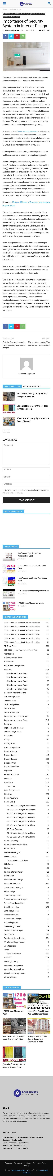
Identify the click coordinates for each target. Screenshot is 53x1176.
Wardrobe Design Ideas (14, 969)
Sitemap (26, 1166)
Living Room (9, 876)
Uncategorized (10, 946)
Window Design (10, 977)
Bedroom (8, 669)
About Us (8, 1163)
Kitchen (7, 868)
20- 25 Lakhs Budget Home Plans (21, 813)
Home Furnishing (11, 840)
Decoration (9, 735)
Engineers (8, 770)
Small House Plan (11, 907)
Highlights (8, 794)
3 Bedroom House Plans (17, 677)
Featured (8, 778)
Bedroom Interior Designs (15, 693)
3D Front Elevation (14, 829)
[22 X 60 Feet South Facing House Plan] (9, 593)
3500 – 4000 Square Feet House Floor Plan (22, 642)
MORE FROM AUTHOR (32, 387)
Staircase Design (11, 914)
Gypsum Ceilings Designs (17, 860)
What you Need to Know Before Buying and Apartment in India (37, 1039)
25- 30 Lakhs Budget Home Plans (21, 817)
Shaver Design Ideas (12, 895)
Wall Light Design (11, 961)
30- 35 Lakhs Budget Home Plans (21, 821)
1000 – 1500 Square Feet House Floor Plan (22, 622)
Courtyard (8, 724)
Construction (9, 708)
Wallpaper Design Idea (13, 965)
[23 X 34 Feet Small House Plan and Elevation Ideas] (39, 1001)
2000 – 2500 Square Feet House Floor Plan (22, 630)
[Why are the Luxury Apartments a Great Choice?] (9, 421)
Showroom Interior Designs (11, 17)
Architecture (9, 654)
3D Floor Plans (10, 646)
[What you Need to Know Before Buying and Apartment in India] (39, 1026)
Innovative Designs (12, 852)
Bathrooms (9, 661)
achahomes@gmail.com (19, 1143)
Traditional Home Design (14, 938)
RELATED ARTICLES (12, 387)
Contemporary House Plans (15, 720)
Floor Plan (11, 786)
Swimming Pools (11, 922)
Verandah (8, 957)
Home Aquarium (11, 798)
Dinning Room (10, 743)
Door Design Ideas (12, 747)
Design (7, 739)
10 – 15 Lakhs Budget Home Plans (21, 805)
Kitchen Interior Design (22, 14)
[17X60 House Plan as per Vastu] (9, 606)
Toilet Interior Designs (13, 930)
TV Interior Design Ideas (14, 942)
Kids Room (8, 864)
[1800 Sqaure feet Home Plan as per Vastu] (9, 581)
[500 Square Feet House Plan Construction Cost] (9, 556)
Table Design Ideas (12, 926)
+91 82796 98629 (17, 1145)
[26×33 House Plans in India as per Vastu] (9, 569)
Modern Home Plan (12, 883)
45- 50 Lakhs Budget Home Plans (21, 837)
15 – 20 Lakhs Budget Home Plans (21, 809)
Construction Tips (11, 712)
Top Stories (9, 934)
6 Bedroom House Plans (17, 689)
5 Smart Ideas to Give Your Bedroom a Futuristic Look (39, 343)
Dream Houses (10, 759)
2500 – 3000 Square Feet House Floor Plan (22, 634)
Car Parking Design (12, 696)
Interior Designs (15, 10)
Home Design (10, 802)
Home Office (9, 848)
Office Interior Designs (38, 14)
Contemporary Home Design (16, 716)
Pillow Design (9, 891)
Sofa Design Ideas (11, 911)
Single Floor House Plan (14, 903)
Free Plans (8, 782)
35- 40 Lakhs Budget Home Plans (21, 825)
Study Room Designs (13, 918)
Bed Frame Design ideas (14, 665)
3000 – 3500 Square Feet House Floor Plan (22, 638)
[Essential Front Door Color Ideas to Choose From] (9, 408)
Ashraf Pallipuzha (12, 30)
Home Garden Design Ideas (15, 844)
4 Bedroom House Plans (17, 681)
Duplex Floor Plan (11, 766)
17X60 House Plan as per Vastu (30, 603)
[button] (49, 3)
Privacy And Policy (39, 1163)
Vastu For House (14, 953)
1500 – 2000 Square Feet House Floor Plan (22, 626)
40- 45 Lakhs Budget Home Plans (21, 833)
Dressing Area (10, 763)
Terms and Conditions (22, 1163)
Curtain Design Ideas (12, 731)
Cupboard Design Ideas (14, 728)
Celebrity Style (10, 700)
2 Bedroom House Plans (17, 673)
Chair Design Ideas (12, 704)
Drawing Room (10, 751)
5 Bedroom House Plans (17, 685)
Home (5, 10)
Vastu (6, 949)
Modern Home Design (13, 879)
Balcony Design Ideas (13, 657)
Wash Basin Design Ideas (14, 973)
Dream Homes (10, 755)
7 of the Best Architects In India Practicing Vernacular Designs (14, 345)
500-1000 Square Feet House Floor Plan (20, 650)
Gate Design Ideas (11, 790)
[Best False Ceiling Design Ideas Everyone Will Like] (9, 396)
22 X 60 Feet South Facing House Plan (33, 591)
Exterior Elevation (11, 774)
